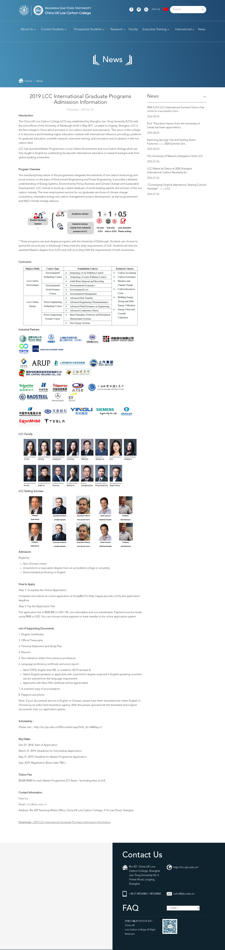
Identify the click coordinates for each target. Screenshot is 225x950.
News (39, 81)
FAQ (130, 909)
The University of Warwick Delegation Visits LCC (175, 156)
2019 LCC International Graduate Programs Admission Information (72, 822)
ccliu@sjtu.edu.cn (36, 804)
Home (28, 81)
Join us (156, 9)
